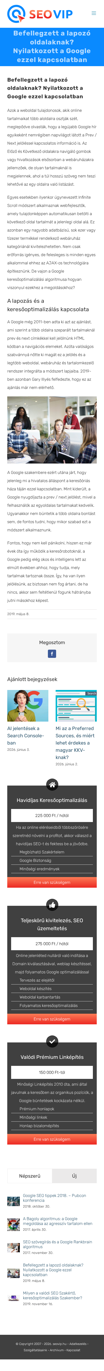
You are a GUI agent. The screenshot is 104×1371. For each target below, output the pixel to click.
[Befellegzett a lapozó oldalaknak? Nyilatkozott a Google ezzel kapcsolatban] (13, 1272)
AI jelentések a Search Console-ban (25, 735)
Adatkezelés (77, 1344)
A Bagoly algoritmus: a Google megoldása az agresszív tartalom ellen (57, 1221)
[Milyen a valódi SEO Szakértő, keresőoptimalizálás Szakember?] (13, 1299)
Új (74, 1176)
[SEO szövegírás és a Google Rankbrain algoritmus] (13, 1247)
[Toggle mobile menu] (94, 13)
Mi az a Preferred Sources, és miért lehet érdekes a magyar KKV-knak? (75, 742)
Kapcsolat (73, 1350)
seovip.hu (60, 1344)
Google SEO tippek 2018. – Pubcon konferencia (54, 1198)
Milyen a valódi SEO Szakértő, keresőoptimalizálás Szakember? (52, 1295)
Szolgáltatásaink (35, 1350)
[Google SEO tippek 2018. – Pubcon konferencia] (13, 1200)
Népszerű (29, 1176)
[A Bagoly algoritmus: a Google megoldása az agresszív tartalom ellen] (13, 1222)
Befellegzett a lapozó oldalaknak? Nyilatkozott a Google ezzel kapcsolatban (53, 1270)
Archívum (57, 1350)
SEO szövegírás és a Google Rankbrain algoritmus (57, 1244)
